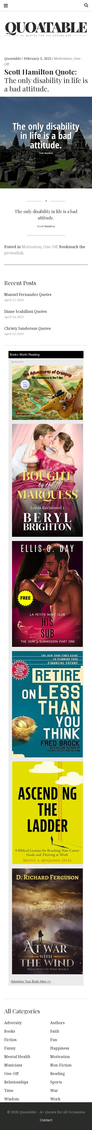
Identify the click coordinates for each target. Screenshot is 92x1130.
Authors (57, 1022)
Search (84, 5)
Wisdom (11, 1099)
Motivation (63, 58)
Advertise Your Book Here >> (31, 981)
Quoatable (13, 58)
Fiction (10, 1039)
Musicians (13, 1065)
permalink (13, 252)
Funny (10, 1048)
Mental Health (17, 1056)
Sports (56, 1082)
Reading (57, 1073)
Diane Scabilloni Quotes (25, 311)
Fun (53, 1039)
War (54, 1090)
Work (55, 1099)
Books (9, 1031)
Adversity (13, 1022)
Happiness (59, 1048)
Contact (46, 1120)
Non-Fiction (60, 1065)
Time (8, 1090)
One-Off (50, 246)
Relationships (16, 1082)
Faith (54, 1031)
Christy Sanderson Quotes (27, 328)
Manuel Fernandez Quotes (27, 294)
